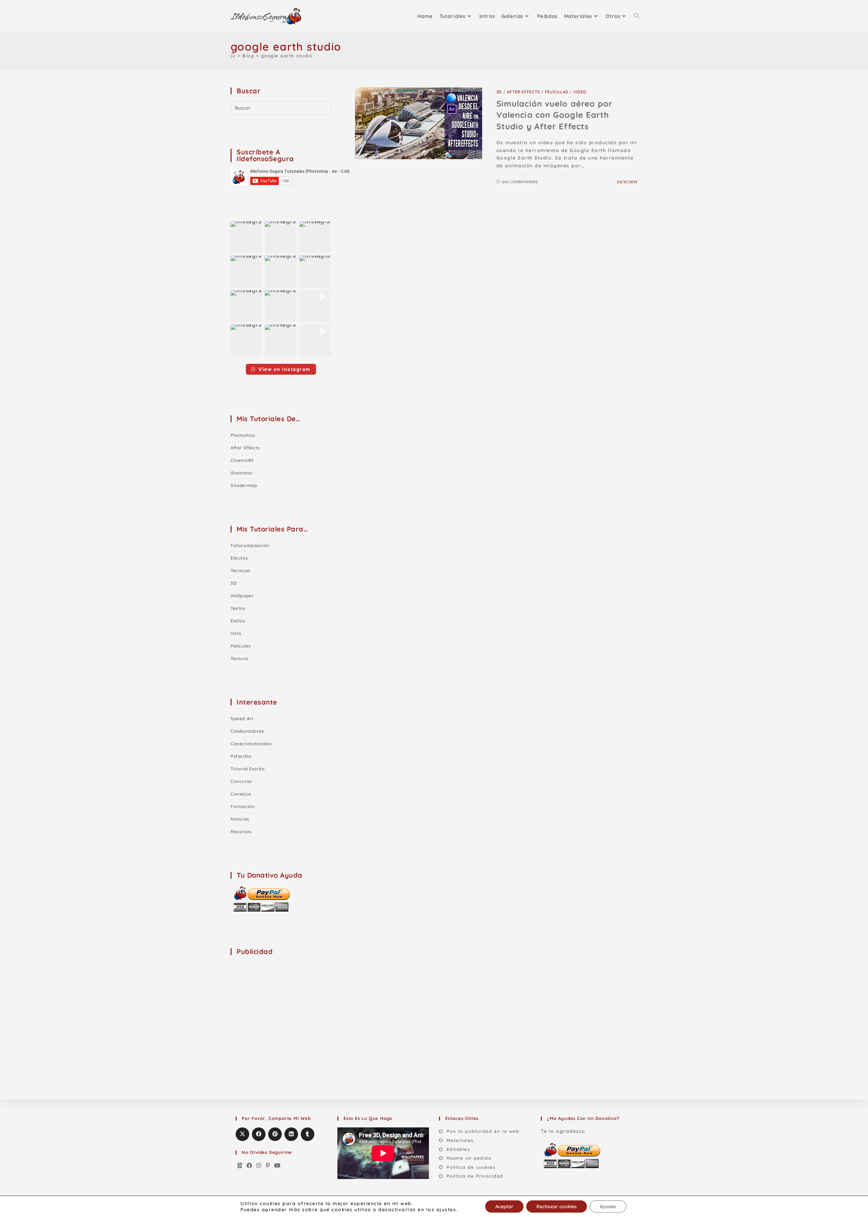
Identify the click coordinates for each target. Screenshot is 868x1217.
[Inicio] (233, 55)
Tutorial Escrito (248, 768)
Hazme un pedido (469, 1158)
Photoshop (243, 435)
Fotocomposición (250, 545)
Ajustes (608, 1206)
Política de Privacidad (475, 1176)
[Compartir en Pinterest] (275, 1134)
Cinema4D (242, 460)
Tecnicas (240, 570)
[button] (246, 237)
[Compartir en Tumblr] (307, 1134)
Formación (243, 806)
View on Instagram (284, 369)
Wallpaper (242, 595)
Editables (458, 1149)
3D (499, 91)
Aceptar (504, 1206)
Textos (238, 608)
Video (580, 91)
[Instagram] (259, 1165)
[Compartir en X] (242, 1134)
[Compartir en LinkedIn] (291, 1134)
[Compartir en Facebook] (258, 1134)
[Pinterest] (268, 1165)
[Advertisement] (281, 1004)
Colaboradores (247, 731)
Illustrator (242, 472)
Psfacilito (241, 756)
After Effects (523, 91)
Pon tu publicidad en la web (483, 1131)
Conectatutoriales (251, 743)
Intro (236, 633)
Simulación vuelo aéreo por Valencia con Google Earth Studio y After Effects (554, 114)
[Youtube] (277, 1165)
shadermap (244, 485)
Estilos (238, 620)
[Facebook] (249, 1165)
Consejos (241, 794)
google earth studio (287, 55)
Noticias (240, 819)
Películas (556, 91)
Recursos (241, 831)
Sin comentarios (519, 182)
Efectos (239, 558)
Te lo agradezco (563, 1131)
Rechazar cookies (556, 1206)
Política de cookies (471, 1167)
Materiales (460, 1140)
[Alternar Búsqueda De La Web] (637, 16)
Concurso (241, 781)
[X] (240, 1165)
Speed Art (242, 718)
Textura (239, 658)
